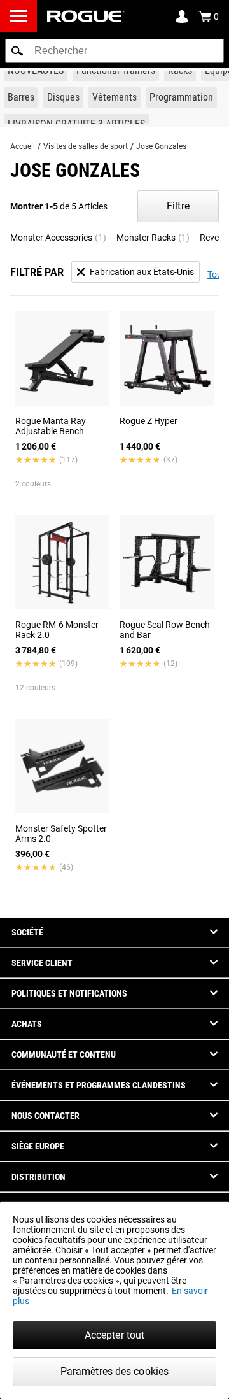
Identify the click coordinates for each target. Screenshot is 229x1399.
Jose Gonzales (161, 146)
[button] (17, 51)
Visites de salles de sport (85, 146)
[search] (114, 51)
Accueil (22, 146)
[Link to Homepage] (86, 16)
